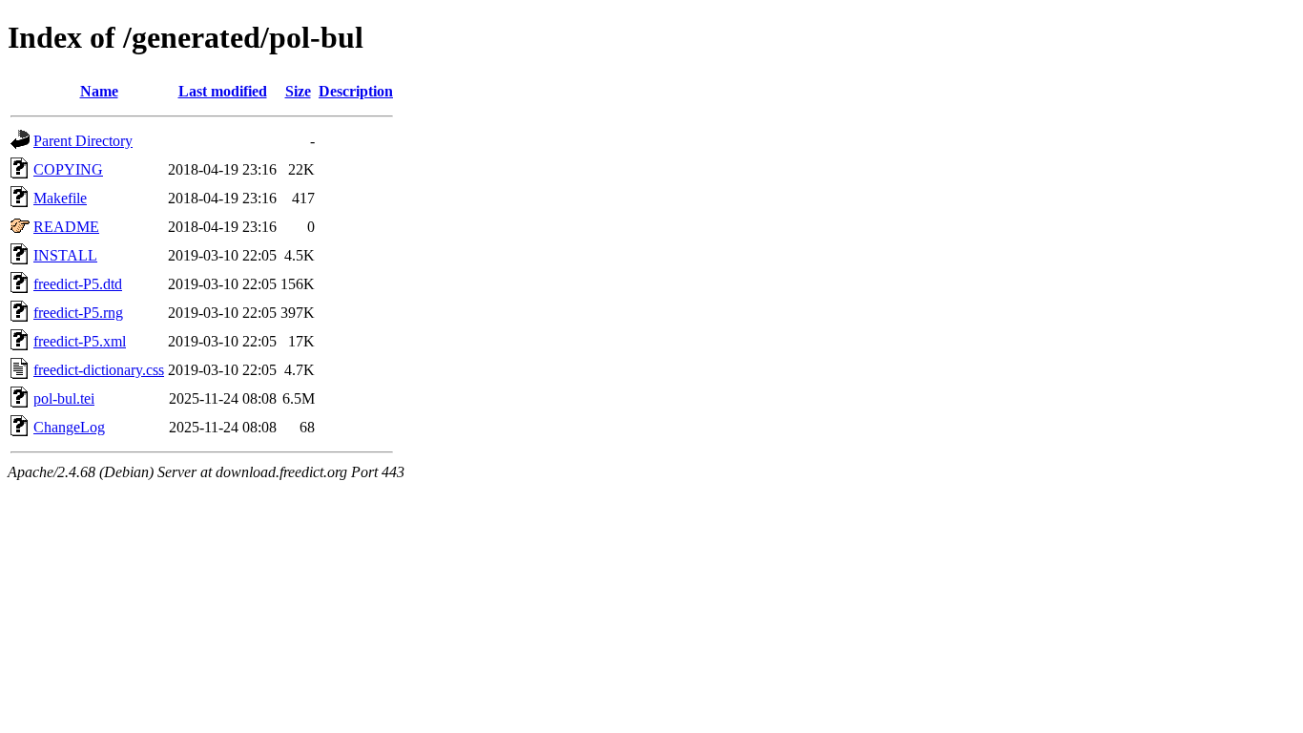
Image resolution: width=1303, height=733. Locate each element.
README (66, 227)
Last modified (222, 91)
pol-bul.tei (63, 398)
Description (356, 91)
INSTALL (65, 255)
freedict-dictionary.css (98, 370)
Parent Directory (83, 141)
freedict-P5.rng (78, 312)
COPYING (68, 169)
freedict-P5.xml (79, 341)
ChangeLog (69, 427)
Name (99, 91)
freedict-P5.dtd (77, 284)
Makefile (60, 198)
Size (298, 91)
